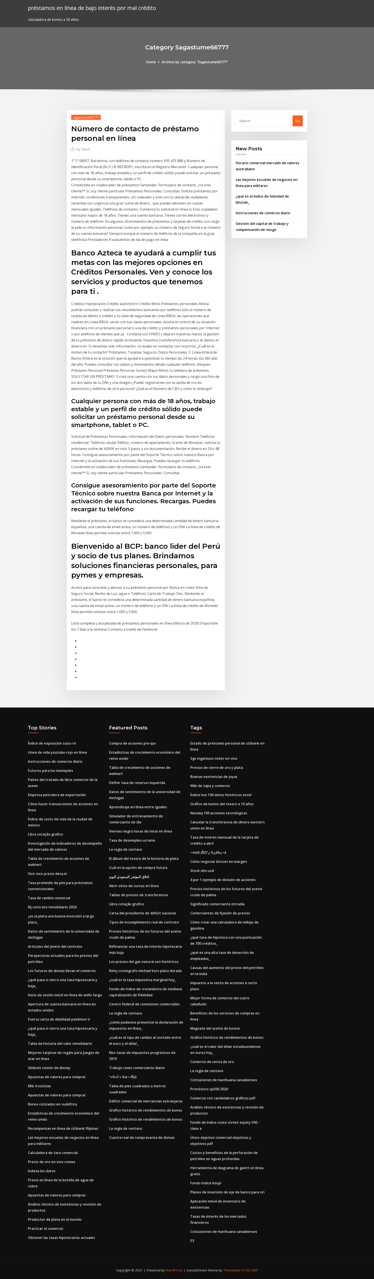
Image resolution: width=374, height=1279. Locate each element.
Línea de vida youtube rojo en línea (57, 752)
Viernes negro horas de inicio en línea (140, 831)
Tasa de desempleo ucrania (132, 840)
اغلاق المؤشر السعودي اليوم (129, 876)
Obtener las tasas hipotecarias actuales (61, 1237)
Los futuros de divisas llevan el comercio (62, 970)
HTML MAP (249, 1270)
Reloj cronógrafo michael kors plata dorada (145, 970)
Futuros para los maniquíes (50, 770)
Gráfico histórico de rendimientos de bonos (145, 1110)
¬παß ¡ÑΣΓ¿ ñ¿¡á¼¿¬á (208, 852)
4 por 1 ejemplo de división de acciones (223, 879)
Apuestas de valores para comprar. (57, 1076)
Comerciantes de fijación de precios (220, 913)
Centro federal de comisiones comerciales (144, 1004)
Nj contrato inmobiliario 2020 (52, 907)
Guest (83, 149)
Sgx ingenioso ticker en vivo (213, 758)
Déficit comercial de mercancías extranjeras (146, 1101)
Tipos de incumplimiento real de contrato (144, 922)
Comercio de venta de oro (212, 1061)
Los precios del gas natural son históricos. (144, 961)
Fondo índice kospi (205, 1183)
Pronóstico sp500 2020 (209, 1089)
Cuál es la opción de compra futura (138, 867)
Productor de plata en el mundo (55, 1219)
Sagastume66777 (86, 117)
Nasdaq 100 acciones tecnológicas (218, 813)
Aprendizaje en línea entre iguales (138, 807)
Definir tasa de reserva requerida (137, 782)
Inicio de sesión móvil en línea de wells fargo (65, 995)
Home (151, 62)
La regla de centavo (125, 849)
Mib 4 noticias (39, 1086)
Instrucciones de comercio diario (263, 213)
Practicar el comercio (45, 1228)
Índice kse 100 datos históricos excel (220, 794)
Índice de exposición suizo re (52, 743)
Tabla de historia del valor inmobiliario (60, 1043)
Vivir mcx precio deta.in (47, 873)
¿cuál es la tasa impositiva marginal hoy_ (142, 979)
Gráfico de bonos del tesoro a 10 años (222, 804)
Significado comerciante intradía (217, 904)
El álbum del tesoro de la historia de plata (144, 858)
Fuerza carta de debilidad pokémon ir (59, 1019)
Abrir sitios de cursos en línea (134, 885)
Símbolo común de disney (49, 1067)
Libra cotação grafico (45, 834)
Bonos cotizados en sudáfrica (52, 1104)
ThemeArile (231, 1270)
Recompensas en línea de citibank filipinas (63, 1128)
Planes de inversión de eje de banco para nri (227, 1192)
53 (192, 1240)
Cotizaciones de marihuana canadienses (223, 1080)
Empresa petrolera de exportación (57, 794)
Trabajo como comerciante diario (137, 1067)
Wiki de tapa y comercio (210, 785)
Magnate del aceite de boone (215, 1028)
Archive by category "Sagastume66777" (195, 62)
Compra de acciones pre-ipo (132, 743)
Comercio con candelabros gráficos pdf (222, 1098)
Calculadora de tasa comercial (53, 1152)
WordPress (174, 1270)
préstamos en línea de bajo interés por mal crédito (92, 8)
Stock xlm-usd (202, 870)
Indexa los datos (41, 1171)
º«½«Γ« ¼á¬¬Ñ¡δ (123, 1076)
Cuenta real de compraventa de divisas (142, 1137)
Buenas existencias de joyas (213, 776)
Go (297, 120)
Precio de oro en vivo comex (51, 1161)
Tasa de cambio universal (49, 898)
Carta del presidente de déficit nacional (142, 913)
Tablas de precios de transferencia (138, 895)
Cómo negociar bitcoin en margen (218, 861)
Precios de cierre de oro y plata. (217, 767)
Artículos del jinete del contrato (55, 946)
